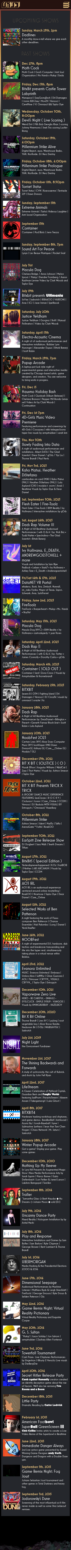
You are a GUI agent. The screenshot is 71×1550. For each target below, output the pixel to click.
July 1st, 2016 (31, 1257)
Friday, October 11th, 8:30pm (43, 182)
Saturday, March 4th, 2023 (40, 664)
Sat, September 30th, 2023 (41, 499)
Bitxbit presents (42, 295)
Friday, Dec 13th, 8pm (37, 84)
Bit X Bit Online (33, 1016)
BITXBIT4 (28, 1112)
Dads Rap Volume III (38, 524)
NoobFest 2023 (34, 737)
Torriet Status (31, 186)
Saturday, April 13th (35, 332)
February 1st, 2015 (34, 1417)
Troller (27, 1194)
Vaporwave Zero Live (39, 994)
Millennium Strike (34, 819)
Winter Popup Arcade (39, 1144)
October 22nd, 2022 (36, 781)
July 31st (27, 265)
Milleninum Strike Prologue (42, 165)
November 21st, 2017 (36, 1058)
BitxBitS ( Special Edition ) (42, 861)
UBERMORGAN (34, 1261)
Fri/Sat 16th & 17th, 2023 (39, 578)
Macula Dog (31, 269)
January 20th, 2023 (36, 733)
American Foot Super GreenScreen (43, 1424)
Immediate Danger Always (43, 1445)
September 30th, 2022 (38, 836)
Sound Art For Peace (38, 248)
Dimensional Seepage (39, 1282)
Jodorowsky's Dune (36, 1498)
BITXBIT (27, 689)
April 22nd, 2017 (33, 1082)
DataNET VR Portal (36, 582)
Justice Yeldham (34, 316)
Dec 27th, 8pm (32, 63)
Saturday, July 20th (35, 312)
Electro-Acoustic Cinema (41, 337)
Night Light (30, 1042)
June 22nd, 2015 (33, 1441)
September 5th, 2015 (36, 1467)
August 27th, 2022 (34, 856)
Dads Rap (29, 711)
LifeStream (30, 1086)
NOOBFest (30, 939)
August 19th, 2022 (34, 879)
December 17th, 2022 (37, 759)
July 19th (28, 291)
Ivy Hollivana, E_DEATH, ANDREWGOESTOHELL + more (42, 555)
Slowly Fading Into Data (40, 444)
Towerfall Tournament (38, 1352)
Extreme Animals (34, 207)
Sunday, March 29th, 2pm (39, 30)
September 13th (33, 224)
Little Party (30, 1401)
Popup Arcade (33, 362)
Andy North (54, 1453)
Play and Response (37, 1236)
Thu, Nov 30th (32, 440)
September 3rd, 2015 (37, 1494)
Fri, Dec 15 (29, 387)
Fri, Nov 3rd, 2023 (34, 466)
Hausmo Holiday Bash (39, 391)
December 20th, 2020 (38, 1012)
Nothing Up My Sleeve (39, 1165)
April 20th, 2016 (33, 1371)
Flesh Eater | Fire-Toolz (40, 503)
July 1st (26, 546)
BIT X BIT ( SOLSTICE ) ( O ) (43, 763)
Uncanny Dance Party (38, 1215)
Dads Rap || (31, 646)
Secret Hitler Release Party (43, 1375)
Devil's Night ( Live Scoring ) (43, 120)
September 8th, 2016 (37, 1190)
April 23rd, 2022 (33, 964)
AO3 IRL (28, 883)
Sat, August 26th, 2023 (37, 520)
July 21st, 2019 (31, 1038)
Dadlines (29, 34)
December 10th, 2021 (37, 990)
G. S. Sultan (30, 1332)
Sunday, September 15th (39, 203)
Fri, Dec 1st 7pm (33, 413)
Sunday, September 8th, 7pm (42, 244)
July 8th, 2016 (31, 1231)
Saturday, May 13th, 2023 (39, 621)
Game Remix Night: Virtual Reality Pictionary (43, 1310)
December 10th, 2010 (38, 1161)
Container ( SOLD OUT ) (41, 668)
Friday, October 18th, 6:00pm (44, 161)
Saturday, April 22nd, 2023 (40, 642)
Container (30, 228)
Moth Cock (30, 68)
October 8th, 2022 (35, 815)
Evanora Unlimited (36, 968)
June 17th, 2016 (32, 1278)
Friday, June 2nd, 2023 (38, 600)
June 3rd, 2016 (32, 1348)
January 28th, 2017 (35, 1140)
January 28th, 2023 (35, 707)
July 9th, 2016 (31, 1211)
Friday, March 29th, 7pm (39, 358)
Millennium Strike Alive (39, 146)
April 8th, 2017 (32, 1108)
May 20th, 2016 (33, 1328)
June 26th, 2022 (33, 935)
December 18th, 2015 (37, 1396)
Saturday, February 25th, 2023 (43, 685)
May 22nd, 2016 (33, 1304)
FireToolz (29, 604)
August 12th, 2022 (34, 904)
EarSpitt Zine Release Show (43, 840)
